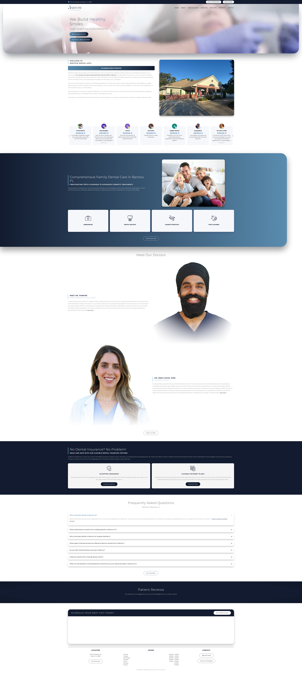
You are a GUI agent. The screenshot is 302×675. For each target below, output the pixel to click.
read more (90, 310)
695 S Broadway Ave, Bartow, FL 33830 (81, 2)
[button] (232, 136)
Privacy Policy (162, 669)
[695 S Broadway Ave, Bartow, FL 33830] (69, 2)
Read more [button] (148, 142)
